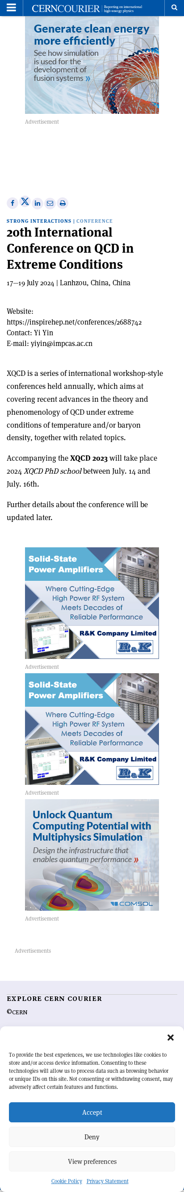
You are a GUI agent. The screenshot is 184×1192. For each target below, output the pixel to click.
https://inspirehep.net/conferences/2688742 (74, 322)
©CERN (17, 1012)
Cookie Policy (66, 1181)
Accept (92, 1112)
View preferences (92, 1161)
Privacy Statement (108, 1181)
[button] (170, 1037)
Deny (92, 1137)
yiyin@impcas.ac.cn (61, 343)
